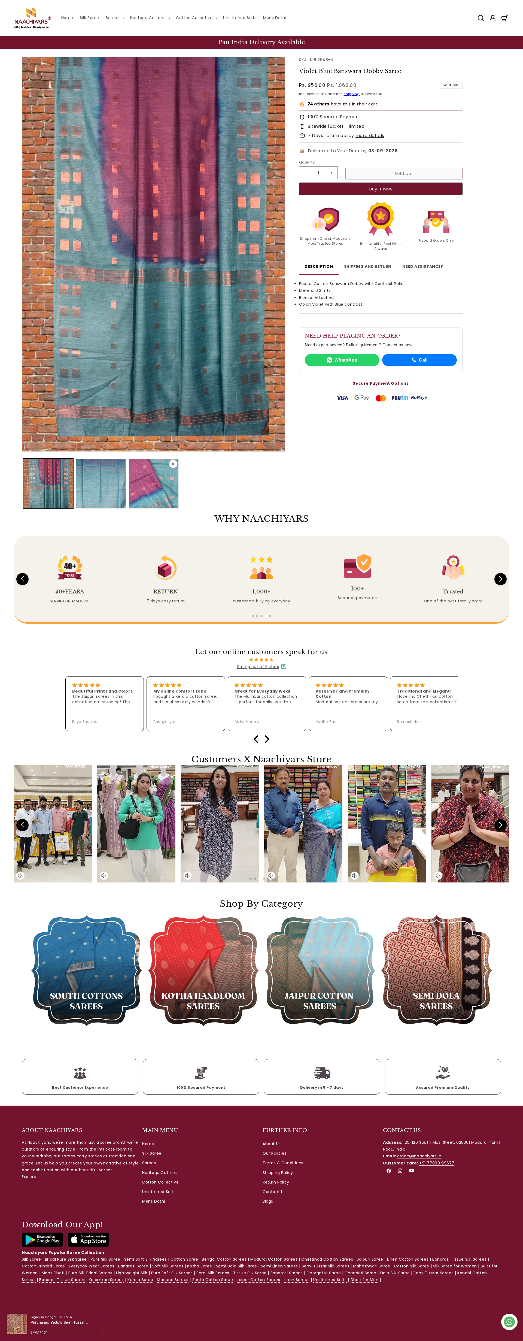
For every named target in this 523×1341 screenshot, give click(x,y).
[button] (114, 17)
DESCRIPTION (319, 266)
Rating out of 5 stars (258, 666)
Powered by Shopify (73, 1316)
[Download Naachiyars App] (42, 1245)
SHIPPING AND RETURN (367, 266)
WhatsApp (346, 360)
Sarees (149, 1163)
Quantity (307, 162)
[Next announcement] (507, 42)
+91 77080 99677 (436, 1163)
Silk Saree (152, 1153)
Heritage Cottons (160, 1172)
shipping (352, 94)
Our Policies (275, 1153)
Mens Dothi (153, 1201)
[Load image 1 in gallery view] (48, 484)
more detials (369, 135)
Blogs (268, 1201)
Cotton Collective (160, 1182)
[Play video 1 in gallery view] (154, 484)
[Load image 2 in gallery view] (101, 484)
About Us (272, 1143)
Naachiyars (46, 1316)
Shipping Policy (278, 1172)
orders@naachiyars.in (419, 1156)
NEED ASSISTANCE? (422, 266)
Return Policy (276, 1182)
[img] (261, 659)
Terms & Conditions (283, 1163)
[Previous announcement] (16, 42)
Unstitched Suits (159, 1191)
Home (148, 1143)
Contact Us (274, 1191)
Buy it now (381, 189)
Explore (29, 1176)
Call (423, 360)
